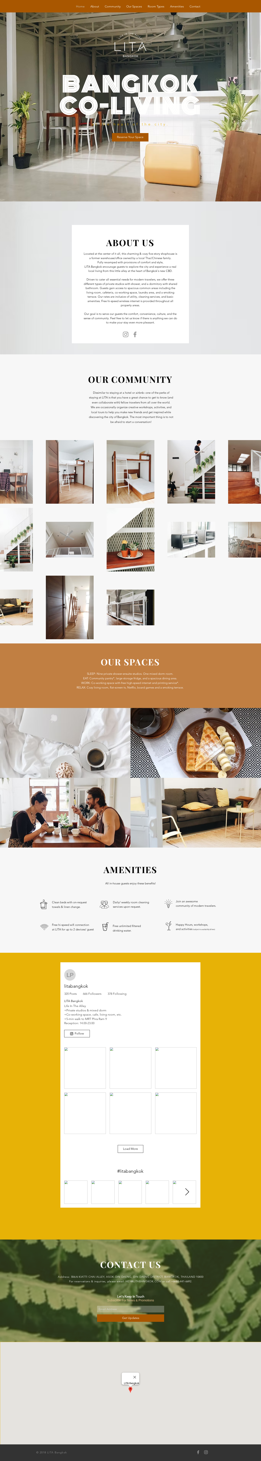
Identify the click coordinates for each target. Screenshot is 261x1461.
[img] (195, 743)
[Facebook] (135, 334)
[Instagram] (125, 334)
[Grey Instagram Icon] (205, 1452)
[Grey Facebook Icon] (198, 1452)
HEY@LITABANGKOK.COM (143, 1281)
